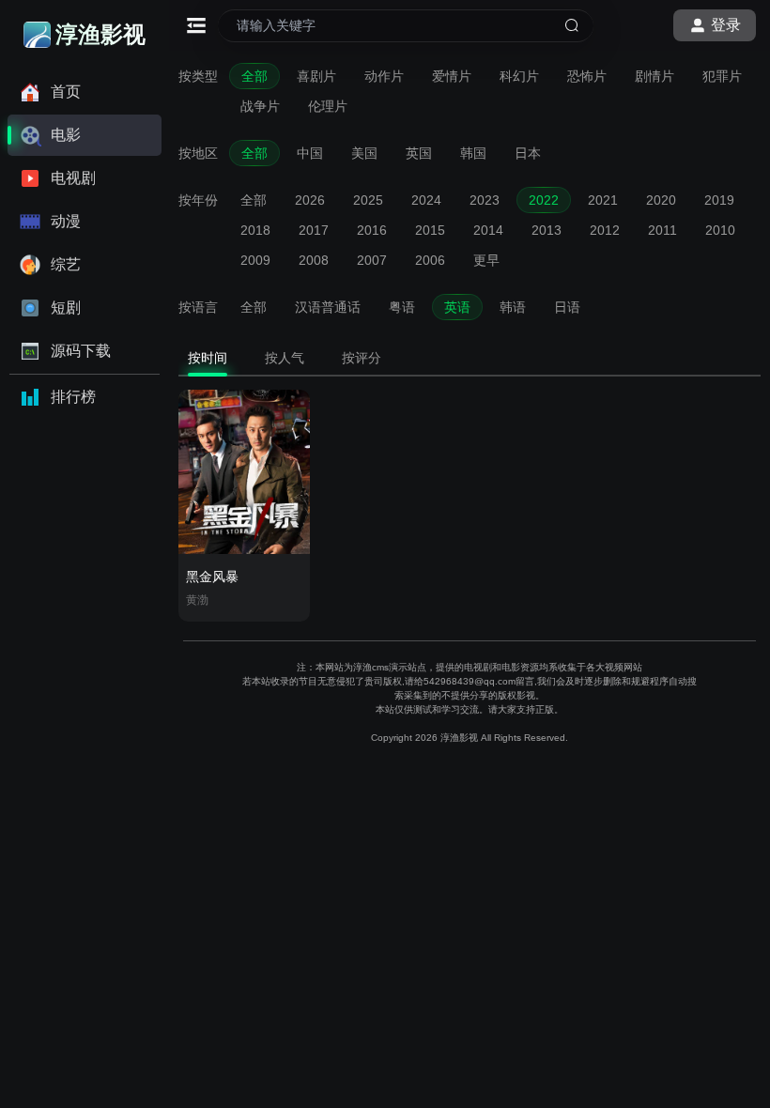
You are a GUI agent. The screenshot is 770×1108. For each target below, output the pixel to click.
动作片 (384, 76)
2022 (544, 200)
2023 (485, 200)
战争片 (260, 106)
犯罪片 (722, 76)
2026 (310, 200)
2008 (314, 260)
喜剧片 (316, 76)
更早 (486, 260)
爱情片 (451, 76)
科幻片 (519, 76)
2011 (662, 230)
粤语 (402, 307)
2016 (372, 230)
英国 (419, 153)
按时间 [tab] (207, 357)
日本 (528, 153)
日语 (567, 307)
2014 (488, 230)
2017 (314, 230)
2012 (605, 230)
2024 (426, 200)
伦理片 (327, 106)
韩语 (513, 307)
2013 (546, 230)
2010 (720, 230)
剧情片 (654, 76)
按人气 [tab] (284, 357)
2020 (661, 200)
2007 (372, 260)
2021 (603, 200)
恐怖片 (587, 76)
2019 (719, 200)
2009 (255, 260)
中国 (310, 153)
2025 (368, 200)
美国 (364, 153)
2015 (430, 230)
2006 (430, 260)
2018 (255, 230)
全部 (254, 76)
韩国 (473, 153)
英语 (457, 307)
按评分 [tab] (361, 357)
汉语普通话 (328, 307)
